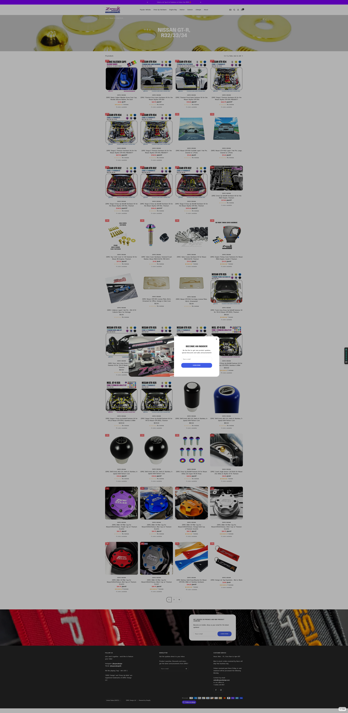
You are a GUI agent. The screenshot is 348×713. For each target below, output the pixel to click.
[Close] (216, 339)
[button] (346, 355)
